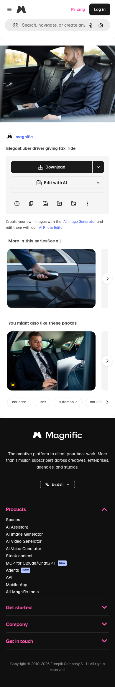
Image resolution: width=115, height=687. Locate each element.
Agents (17, 570)
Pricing (78, 9)
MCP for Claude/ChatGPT (35, 563)
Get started (19, 607)
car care (19, 402)
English (57, 484)
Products (16, 509)
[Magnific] (57, 436)
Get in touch (19, 641)
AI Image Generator (79, 221)
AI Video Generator (24, 541)
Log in (100, 9)
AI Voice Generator (23, 548)
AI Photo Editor (51, 227)
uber (42, 402)
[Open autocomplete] (13, 25)
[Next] (107, 278)
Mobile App (16, 584)
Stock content (19, 555)
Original (37, 51)
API (9, 577)
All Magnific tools (22, 591)
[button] (57, 484)
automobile (68, 402)
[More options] (87, 203)
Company (17, 624)
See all (54, 241)
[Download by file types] (98, 167)
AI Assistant (17, 527)
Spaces (13, 519)
